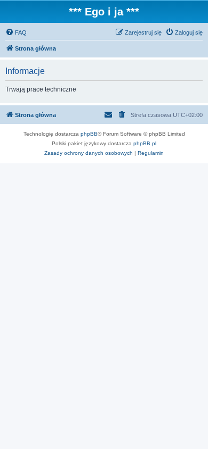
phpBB (89, 134)
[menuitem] (16, 32)
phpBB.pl (144, 143)
